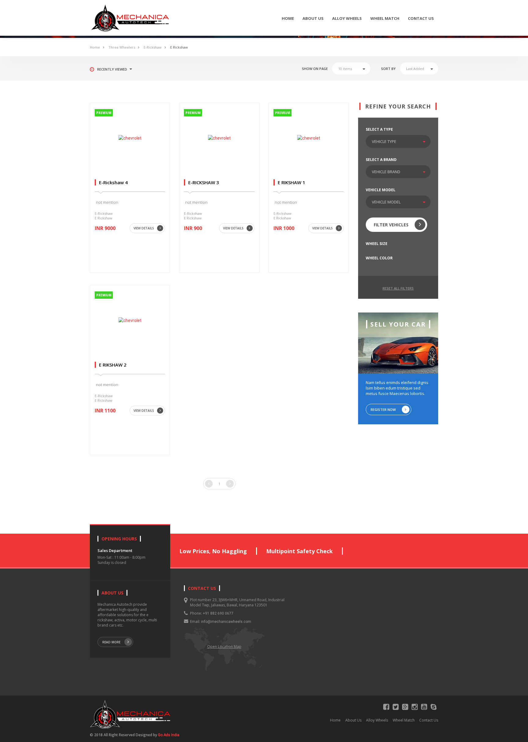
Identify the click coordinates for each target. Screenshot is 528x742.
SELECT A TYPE (379, 129)
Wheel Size (376, 243)
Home (288, 18)
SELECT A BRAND (381, 159)
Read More (111, 642)
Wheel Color (379, 258)
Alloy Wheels (347, 18)
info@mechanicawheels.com (226, 622)
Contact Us (421, 18)
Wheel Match (384, 18)
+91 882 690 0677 (218, 613)
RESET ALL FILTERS (398, 288)
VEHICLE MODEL (380, 189)
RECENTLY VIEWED (112, 69)
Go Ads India (168, 735)
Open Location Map (224, 646)
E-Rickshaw (153, 47)
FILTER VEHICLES (391, 225)
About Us (313, 18)
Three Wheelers (121, 47)
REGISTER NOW (383, 409)
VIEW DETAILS (144, 228)
